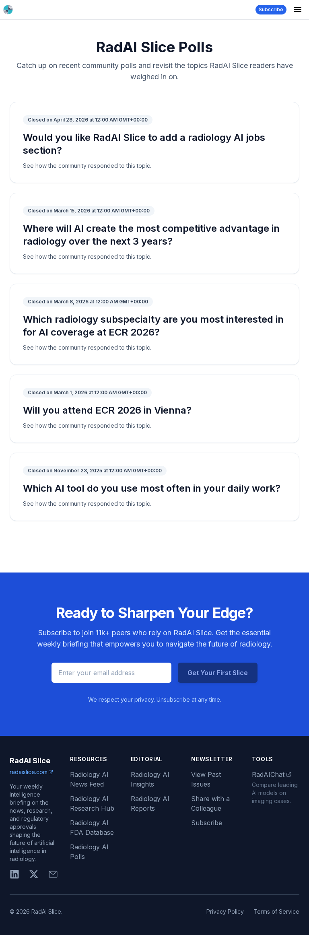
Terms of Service (276, 911)
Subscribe (271, 9)
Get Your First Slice (217, 673)
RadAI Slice (30, 760)
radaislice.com (28, 771)
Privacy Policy (225, 911)
